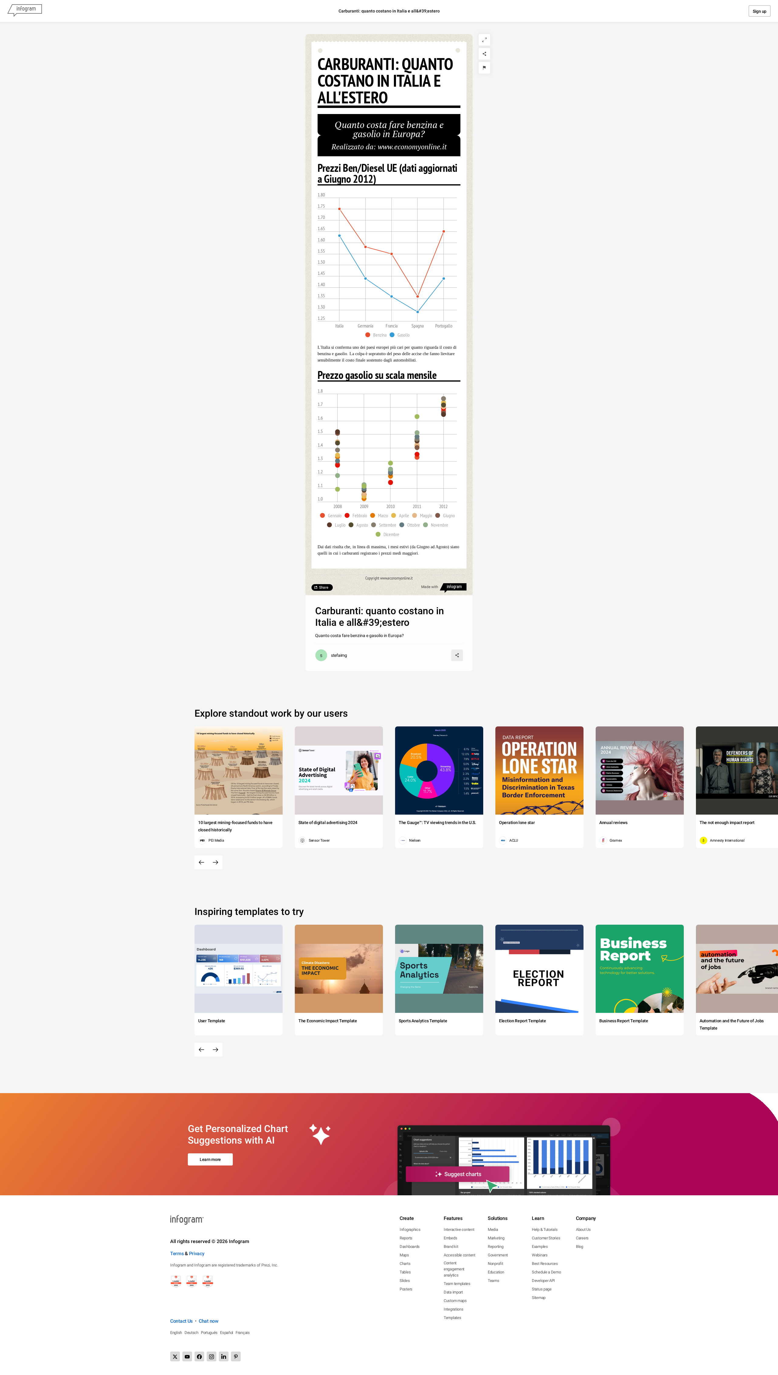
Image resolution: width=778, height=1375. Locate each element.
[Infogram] (24, 11)
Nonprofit (495, 1263)
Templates (452, 1317)
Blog (579, 1246)
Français (243, 1332)
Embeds (450, 1238)
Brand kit (451, 1246)
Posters (406, 1289)
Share (323, 587)
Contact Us (181, 1321)
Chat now (209, 1321)
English (176, 1332)
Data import (453, 1292)
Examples (540, 1246)
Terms (177, 1253)
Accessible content (459, 1255)
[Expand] (484, 40)
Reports (406, 1238)
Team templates (457, 1283)
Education (496, 1272)
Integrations (453, 1309)
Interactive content (459, 1229)
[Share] (484, 54)
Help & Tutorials (544, 1229)
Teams (493, 1280)
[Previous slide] (201, 862)
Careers (582, 1238)
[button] (377, 335)
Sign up (759, 11)
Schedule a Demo (546, 1272)
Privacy (197, 1253)
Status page (542, 1289)
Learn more (210, 1159)
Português (209, 1332)
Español (226, 1332)
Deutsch (191, 1332)
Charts (405, 1263)
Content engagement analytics (454, 1269)
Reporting (495, 1246)
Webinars (540, 1255)
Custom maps (455, 1300)
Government (498, 1255)
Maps (404, 1255)
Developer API (543, 1280)
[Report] (484, 68)
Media (493, 1229)
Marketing (496, 1238)
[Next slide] (215, 862)
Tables (405, 1272)
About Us (583, 1229)
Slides (405, 1280)
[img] (337, 465)
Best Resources (545, 1263)
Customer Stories (546, 1238)
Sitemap (539, 1297)
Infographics (410, 1229)
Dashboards (410, 1246)
